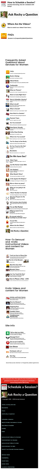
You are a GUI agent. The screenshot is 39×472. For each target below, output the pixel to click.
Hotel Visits (5, 461)
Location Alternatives (8, 467)
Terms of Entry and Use (8, 404)
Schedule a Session (7, 419)
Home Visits (5, 464)
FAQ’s (3, 411)
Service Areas (6, 455)
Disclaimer (5, 408)
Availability (5, 458)
